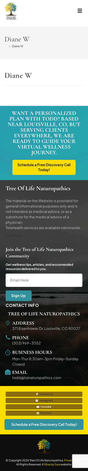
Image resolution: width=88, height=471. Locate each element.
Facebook (46, 394)
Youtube (45, 406)
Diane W (17, 46)
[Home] (6, 46)
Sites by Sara (52, 464)
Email (19, 372)
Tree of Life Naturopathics (44, 314)
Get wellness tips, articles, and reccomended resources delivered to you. (39, 266)
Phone (20, 338)
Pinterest (45, 413)
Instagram (46, 400)
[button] (63, 11)
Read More (14, 235)
